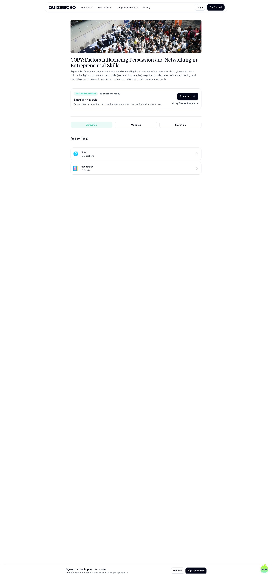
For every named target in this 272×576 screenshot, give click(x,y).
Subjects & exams (126, 7)
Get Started (216, 7)
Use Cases (103, 7)
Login (200, 7)
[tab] (92, 125)
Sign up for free (195, 570)
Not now (177, 570)
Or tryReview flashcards (185, 103)
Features (85, 7)
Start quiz (185, 96)
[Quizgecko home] (62, 7)
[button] (136, 154)
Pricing (146, 7)
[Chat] (264, 568)
